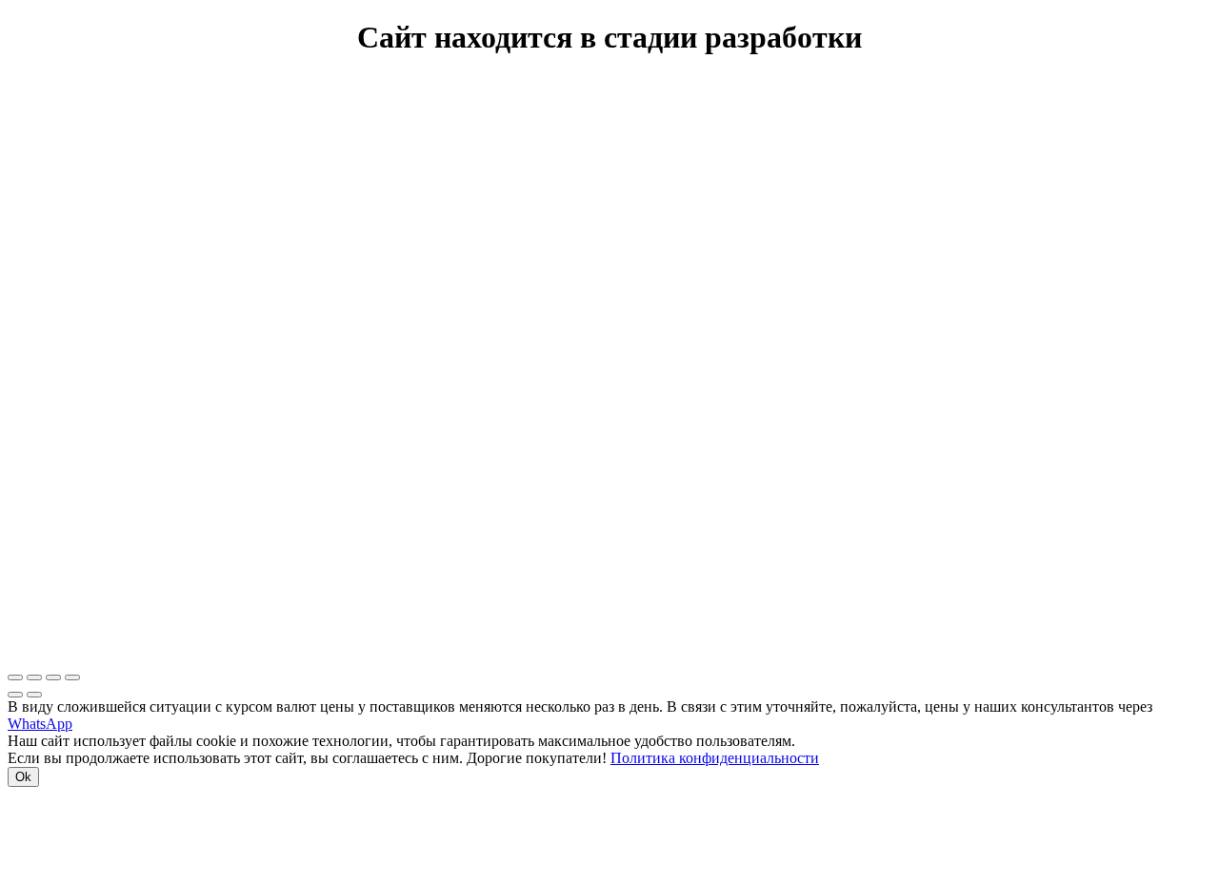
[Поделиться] (34, 677)
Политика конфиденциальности (714, 758)
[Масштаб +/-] (72, 677)
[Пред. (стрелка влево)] (15, 694)
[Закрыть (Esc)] (15, 677)
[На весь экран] (53, 677)
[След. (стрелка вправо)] (34, 694)
